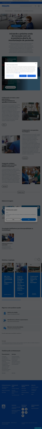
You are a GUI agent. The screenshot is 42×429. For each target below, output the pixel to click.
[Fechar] (36, 63)
